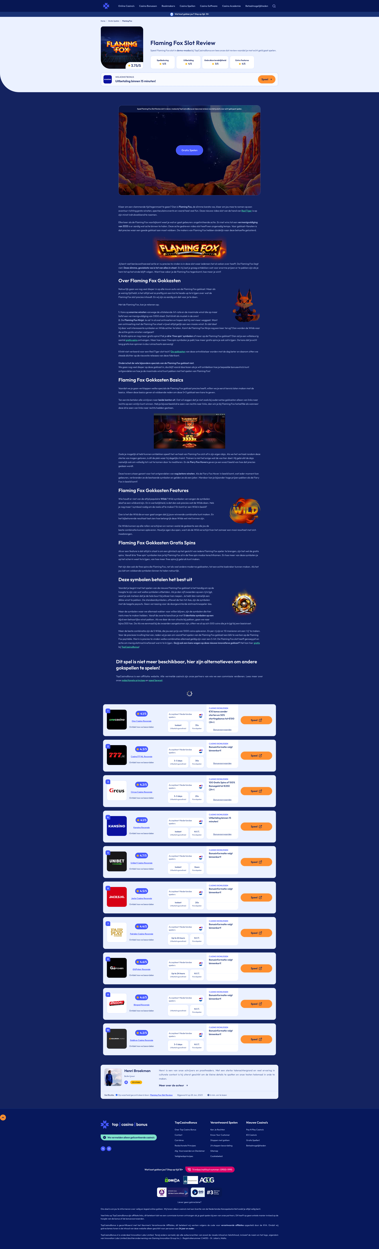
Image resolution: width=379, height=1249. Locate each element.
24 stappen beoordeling (221, 1145)
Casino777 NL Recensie (141, 756)
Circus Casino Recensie (141, 792)
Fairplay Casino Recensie (141, 934)
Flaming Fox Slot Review (161, 1095)
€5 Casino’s (251, 1135)
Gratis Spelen (189, 150)
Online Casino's (126, 5)
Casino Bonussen (148, 5)
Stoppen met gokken (220, 1140)
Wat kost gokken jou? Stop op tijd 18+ (163, 1169)
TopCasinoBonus (130, 646)
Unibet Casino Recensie (141, 863)
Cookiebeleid (216, 1156)
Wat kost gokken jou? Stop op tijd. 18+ (192, 14)
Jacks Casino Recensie (141, 898)
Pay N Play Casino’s (255, 1129)
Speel (264, 79)
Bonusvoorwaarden (222, 729)
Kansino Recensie (141, 827)
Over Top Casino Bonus (185, 1129)
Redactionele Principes (185, 1145)
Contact (178, 1135)
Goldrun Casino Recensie (141, 1040)
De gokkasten (178, 351)
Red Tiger (246, 210)
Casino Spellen (187, 5)
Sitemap (214, 1151)
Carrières (179, 1140)
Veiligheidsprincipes (184, 1156)
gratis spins (132, 340)
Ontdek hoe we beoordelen (141, 727)
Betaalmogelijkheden (256, 5)
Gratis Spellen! (253, 1140)
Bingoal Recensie (142, 1004)
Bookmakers (168, 5)
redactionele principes (133, 680)
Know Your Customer (220, 1135)
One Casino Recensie (141, 721)
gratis (257, 642)
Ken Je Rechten (217, 1129)
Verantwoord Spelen (224, 1122)
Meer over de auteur (171, 1085)
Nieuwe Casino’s (257, 1122)
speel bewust (155, 680)
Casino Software (208, 5)
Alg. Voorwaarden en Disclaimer (190, 1151)
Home (103, 21)
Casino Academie (231, 5)
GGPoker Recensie (141, 969)
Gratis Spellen (113, 21)
